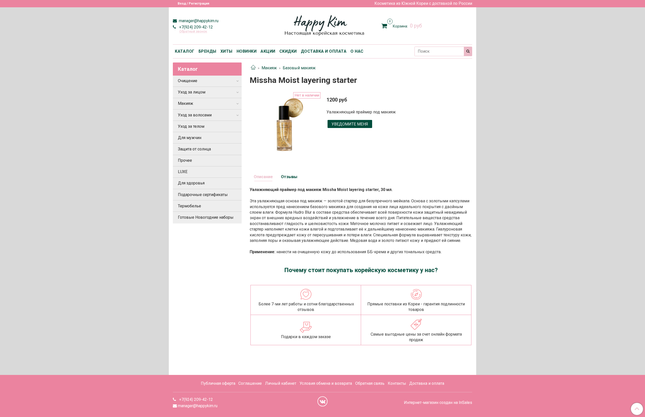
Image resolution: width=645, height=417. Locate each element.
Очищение (187, 80)
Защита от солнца (194, 149)
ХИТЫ (226, 51)
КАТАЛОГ (185, 51)
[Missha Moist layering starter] (284, 126)
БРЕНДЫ (207, 51)
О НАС (357, 51)
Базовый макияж (299, 68)
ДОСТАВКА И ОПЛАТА (324, 51)
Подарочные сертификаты (203, 194)
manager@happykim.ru (198, 20)
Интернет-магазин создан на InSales (438, 403)
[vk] (322, 401)
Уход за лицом (191, 92)
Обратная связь (369, 383)
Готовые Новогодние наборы (206, 217)
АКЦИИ (268, 51)
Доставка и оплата (426, 383)
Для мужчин (189, 137)
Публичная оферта (218, 383)
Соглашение (250, 383)
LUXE (182, 171)
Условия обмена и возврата (326, 383)
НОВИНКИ (247, 51)
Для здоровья (191, 183)
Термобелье (189, 206)
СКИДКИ (288, 51)
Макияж (269, 68)
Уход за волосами (195, 115)
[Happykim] (322, 24)
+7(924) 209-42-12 (195, 27)
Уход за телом (191, 126)
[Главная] (253, 68)
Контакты (397, 383)
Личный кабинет (280, 383)
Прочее (185, 160)
